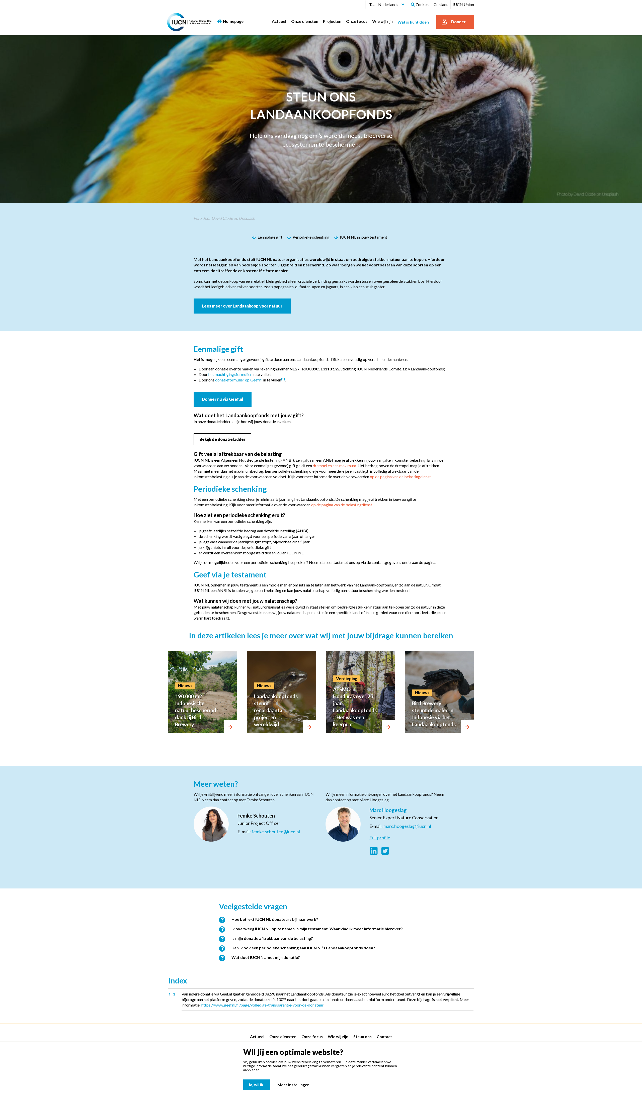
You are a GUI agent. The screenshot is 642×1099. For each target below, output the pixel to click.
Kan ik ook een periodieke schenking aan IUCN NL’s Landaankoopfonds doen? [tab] (303, 947)
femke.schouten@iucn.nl (276, 831)
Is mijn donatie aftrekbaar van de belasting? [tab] (272, 938)
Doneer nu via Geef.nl (222, 399)
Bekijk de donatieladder (222, 439)
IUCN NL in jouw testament (363, 237)
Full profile (379, 837)
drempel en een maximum (334, 465)
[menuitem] (279, 21)
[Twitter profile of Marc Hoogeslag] (385, 851)
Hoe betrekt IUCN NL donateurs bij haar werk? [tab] (274, 919)
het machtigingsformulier (230, 374)
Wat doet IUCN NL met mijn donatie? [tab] (265, 957)
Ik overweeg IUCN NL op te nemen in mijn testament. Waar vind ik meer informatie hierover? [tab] (317, 928)
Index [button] (177, 980)
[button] (283, 379)
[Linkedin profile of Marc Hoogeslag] (373, 851)
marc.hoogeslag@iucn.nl (407, 826)
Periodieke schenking (311, 237)
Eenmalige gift (270, 237)
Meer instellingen (293, 1084)
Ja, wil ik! (256, 1084)
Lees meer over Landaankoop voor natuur (242, 306)
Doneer (458, 21)
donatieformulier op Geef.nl (238, 379)
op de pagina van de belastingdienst (400, 476)
